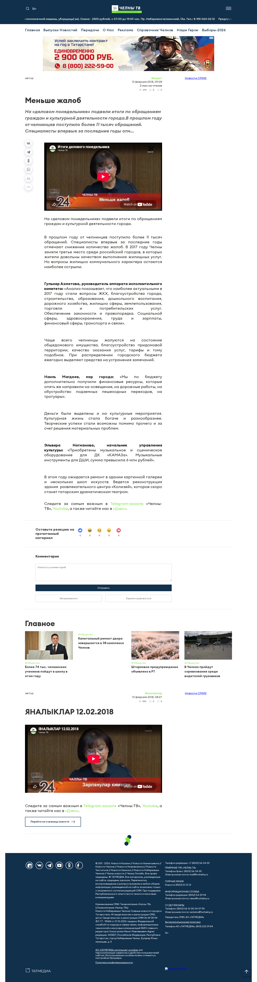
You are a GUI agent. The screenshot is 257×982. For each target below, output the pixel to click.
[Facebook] (79, 865)
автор (29, 78)
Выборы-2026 (214, 30)
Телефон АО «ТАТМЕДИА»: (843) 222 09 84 (189, 926)
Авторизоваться (69, 598)
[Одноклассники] (28, 160)
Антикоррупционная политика (183, 922)
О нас (108, 30)
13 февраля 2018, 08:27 (147, 697)
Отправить (104, 587)
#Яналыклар (153, 693)
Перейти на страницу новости (50, 821)
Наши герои (187, 30)
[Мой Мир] (28, 178)
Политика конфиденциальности (114, 962)
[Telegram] (28, 152)
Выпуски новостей (60, 30)
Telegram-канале (126, 503)
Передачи (90, 30)
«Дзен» (119, 508)
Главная (32, 30)
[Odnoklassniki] (69, 865)
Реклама (125, 30)
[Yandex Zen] (29, 865)
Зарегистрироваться (138, 598)
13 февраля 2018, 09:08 (147, 81)
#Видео (156, 78)
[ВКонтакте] (28, 143)
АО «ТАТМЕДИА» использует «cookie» (116, 950)
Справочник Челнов (155, 30)
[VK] (39, 865)
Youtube (60, 508)
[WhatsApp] (28, 169)
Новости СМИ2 (195, 78)
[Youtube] (59, 865)
